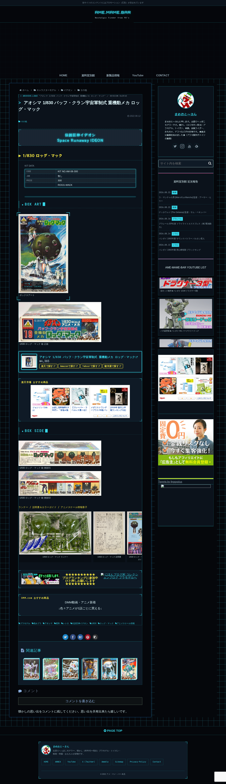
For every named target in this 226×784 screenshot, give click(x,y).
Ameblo (105, 761)
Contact (157, 761)
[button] (210, 163)
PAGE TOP (114, 730)
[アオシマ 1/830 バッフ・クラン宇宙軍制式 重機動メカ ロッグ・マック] (80, 637)
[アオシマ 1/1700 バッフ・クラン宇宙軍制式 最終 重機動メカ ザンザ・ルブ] (109, 669)
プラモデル (25, 623)
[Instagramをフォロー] (182, 146)
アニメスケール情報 (126, 623)
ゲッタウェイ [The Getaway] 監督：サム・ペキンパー (182, 212)
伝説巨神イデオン (80, 623)
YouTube (72, 761)
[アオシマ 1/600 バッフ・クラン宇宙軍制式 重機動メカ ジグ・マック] (90, 669)
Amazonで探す (67, 366)
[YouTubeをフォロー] (189, 146)
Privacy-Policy (138, 761)
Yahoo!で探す (90, 366)
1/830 (93, 623)
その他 (24, 121)
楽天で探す (47, 366)
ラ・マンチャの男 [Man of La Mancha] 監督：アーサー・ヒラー (185, 199)
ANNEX (58, 761)
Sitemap (119, 761)
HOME (46, 761)
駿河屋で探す (112, 366)
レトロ (66, 623)
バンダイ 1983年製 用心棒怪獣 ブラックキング (180, 250)
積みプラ (37, 623)
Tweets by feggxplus (170, 481)
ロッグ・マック (106, 623)
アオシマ (48, 623)
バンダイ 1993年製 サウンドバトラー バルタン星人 (182, 238)
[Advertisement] (113, 47)
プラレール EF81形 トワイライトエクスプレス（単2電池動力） (185, 225)
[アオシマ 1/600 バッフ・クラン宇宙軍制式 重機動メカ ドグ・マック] (31, 669)
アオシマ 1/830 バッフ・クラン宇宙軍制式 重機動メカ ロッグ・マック (87, 357)
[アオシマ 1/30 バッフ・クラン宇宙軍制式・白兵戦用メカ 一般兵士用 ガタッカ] (129, 669)
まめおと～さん (186, 114)
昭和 (58, 623)
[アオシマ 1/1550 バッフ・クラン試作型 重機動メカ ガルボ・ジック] (51, 669)
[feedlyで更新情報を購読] (196, 146)
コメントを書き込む (80, 701)
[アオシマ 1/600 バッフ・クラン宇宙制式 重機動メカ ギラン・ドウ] (70, 669)
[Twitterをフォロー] (175, 146)
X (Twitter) (88, 761)
